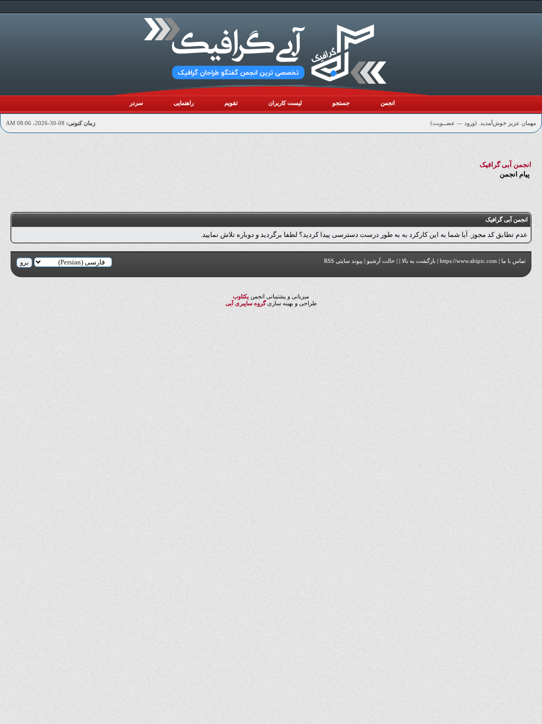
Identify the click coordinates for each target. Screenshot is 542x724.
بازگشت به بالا (419, 261)
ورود (469, 123)
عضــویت (443, 123)
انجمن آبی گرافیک (505, 165)
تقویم (231, 103)
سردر (136, 103)
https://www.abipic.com (468, 261)
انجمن (388, 103)
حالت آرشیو (381, 261)
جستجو (341, 103)
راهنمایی (184, 103)
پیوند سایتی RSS (343, 261)
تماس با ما (513, 261)
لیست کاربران (285, 103)
